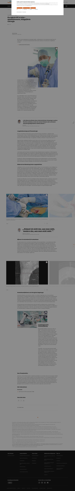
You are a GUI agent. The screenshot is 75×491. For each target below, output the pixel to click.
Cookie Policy (47, 3)
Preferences (25, 9)
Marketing (36, 9)
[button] (73, 122)
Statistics (31, 9)
